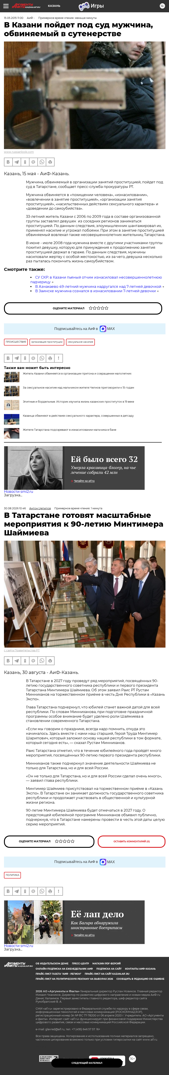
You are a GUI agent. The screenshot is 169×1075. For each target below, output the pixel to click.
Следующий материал (87, 1063)
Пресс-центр (80, 963)
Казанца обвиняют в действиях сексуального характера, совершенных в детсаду (78, 415)
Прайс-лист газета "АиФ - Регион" (58, 973)
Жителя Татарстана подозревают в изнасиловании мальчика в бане (69, 429)
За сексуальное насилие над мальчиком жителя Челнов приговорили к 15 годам (78, 387)
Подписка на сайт (108, 968)
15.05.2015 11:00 (13, 18)
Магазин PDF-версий (106, 963)
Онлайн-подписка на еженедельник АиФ (64, 968)
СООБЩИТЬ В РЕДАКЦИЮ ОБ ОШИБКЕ (140, 979)
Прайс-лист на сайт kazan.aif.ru (107, 973)
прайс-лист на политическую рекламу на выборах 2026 (74, 979)
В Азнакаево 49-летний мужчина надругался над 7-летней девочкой (98, 287)
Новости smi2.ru (18, 492)
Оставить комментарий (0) (132, 841)
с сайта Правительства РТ (22, 650)
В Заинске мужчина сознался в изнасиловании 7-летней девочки (95, 291)
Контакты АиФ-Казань (140, 968)
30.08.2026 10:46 (15, 508)
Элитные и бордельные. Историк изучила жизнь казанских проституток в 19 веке (78, 401)
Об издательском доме (52, 963)
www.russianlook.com (19, 151)
